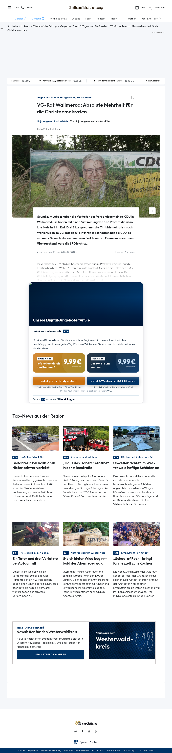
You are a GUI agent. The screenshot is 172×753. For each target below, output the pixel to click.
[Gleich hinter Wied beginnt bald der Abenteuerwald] (86, 534)
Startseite (12, 26)
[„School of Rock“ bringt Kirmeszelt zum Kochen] (136, 534)
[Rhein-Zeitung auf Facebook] (82, 731)
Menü (15, 7)
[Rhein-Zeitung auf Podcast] (95, 731)
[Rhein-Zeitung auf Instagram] (89, 731)
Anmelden (159, 7)
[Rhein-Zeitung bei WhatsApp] (75, 731)
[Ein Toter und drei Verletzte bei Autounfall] (35, 534)
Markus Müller (61, 121)
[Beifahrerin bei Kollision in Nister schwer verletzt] (35, 438)
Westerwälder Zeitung (45, 26)
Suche (30, 7)
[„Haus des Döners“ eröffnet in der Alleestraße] (86, 438)
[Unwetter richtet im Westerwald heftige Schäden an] (136, 438)
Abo (143, 7)
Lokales (26, 26)
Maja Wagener (45, 121)
